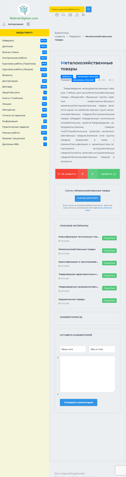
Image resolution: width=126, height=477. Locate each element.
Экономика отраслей (88, 77)
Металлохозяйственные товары (77, 249)
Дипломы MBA (23, 144)
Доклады (24, 86)
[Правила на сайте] (77, 14)
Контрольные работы (24, 58)
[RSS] (83, 14)
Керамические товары (72, 299)
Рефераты (24, 40)
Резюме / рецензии (24, 138)
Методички (24, 109)
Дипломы (24, 46)
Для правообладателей (70, 473)
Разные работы (24, 132)
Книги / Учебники (24, 98)
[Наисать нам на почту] (57, 14)
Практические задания (24, 127)
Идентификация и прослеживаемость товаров (86, 261)
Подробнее (109, 238)
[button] (12, 24)
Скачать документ (87, 198)
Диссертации (24, 81)
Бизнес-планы (24, 52)
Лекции (24, 104)
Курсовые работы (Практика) (24, 63)
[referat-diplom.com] (24, 20)
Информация (24, 121)
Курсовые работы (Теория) (24, 69)
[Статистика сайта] (70, 14)
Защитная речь (24, 92)
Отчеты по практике (24, 115)
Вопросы (24, 75)
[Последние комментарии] (63, 14)
